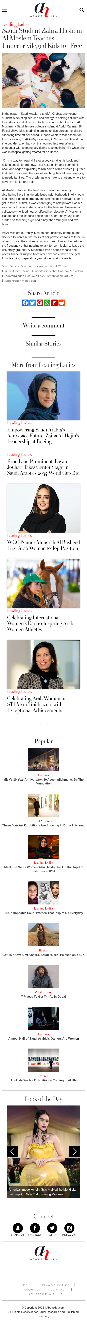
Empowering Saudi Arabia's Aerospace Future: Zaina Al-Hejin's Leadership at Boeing (43, 435)
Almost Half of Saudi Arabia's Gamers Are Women (43, 1038)
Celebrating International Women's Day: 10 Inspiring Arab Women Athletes (40, 623)
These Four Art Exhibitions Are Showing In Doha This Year (43, 825)
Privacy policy (55, 1285)
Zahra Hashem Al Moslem (66, 271)
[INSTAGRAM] (69, 1228)
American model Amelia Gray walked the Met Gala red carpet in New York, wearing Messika (42, 1192)
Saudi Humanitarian (35, 271)
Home (26, 1285)
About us (32, 1289)
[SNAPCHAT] (18, 1228)
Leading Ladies (19, 423)
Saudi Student (12, 271)
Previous (12, 1151)
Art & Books (44, 821)
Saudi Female (10, 266)
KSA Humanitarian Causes (56, 276)
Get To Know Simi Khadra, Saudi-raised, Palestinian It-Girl (43, 955)
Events (43, 1076)
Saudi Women (59, 266)
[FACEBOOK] (35, 1228)
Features (43, 775)
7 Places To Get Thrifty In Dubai (43, 996)
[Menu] (4, 10)
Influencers (43, 950)
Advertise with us (45, 1294)
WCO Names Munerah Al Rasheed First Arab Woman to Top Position (43, 545)
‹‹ (40, 724)
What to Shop (43, 992)
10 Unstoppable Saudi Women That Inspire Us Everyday (43, 913)
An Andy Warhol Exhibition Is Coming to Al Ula (43, 1080)
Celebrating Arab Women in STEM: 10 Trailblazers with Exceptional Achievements (36, 704)
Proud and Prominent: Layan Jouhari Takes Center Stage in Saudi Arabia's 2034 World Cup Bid (43, 467)
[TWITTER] (52, 1228)
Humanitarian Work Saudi (20, 280)
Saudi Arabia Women (35, 266)
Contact (58, 1289)
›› (46, 724)
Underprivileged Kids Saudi (21, 276)
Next (74, 1151)
